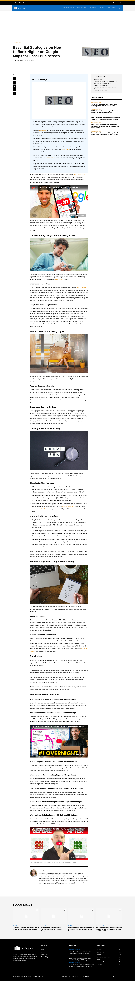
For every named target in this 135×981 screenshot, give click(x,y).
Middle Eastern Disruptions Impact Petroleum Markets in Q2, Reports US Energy (104, 112)
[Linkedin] (113, 2)
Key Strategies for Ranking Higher (102, 83)
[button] (119, 8)
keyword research (67, 506)
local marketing (60, 279)
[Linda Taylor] (33, 877)
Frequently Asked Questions (101, 90)
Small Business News (96, 102)
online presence (81, 288)
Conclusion (97, 89)
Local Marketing (17, 42)
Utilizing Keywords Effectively (101, 85)
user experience (50, 158)
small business (79, 487)
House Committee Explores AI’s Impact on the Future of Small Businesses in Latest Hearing (105, 134)
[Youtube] (120, 2)
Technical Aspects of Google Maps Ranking (105, 87)
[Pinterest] (14, 86)
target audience (43, 509)
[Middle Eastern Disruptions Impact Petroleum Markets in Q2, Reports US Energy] (54, 916)
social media (66, 149)
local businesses (79, 174)
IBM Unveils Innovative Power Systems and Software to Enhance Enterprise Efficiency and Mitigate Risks (105, 126)
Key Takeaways (98, 79)
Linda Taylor (30, 60)
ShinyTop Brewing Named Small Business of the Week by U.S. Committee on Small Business (105, 118)
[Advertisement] (67, 23)
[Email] (14, 93)
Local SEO (42, 130)
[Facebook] (110, 2)
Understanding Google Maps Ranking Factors (105, 81)
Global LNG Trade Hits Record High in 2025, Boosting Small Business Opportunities (104, 105)
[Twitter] (117, 2)
